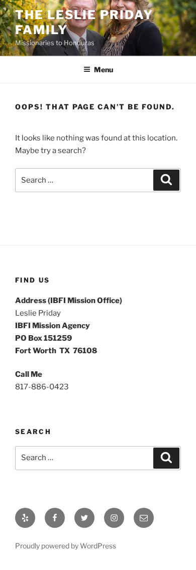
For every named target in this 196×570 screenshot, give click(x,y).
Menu (103, 69)
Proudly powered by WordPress (65, 545)
